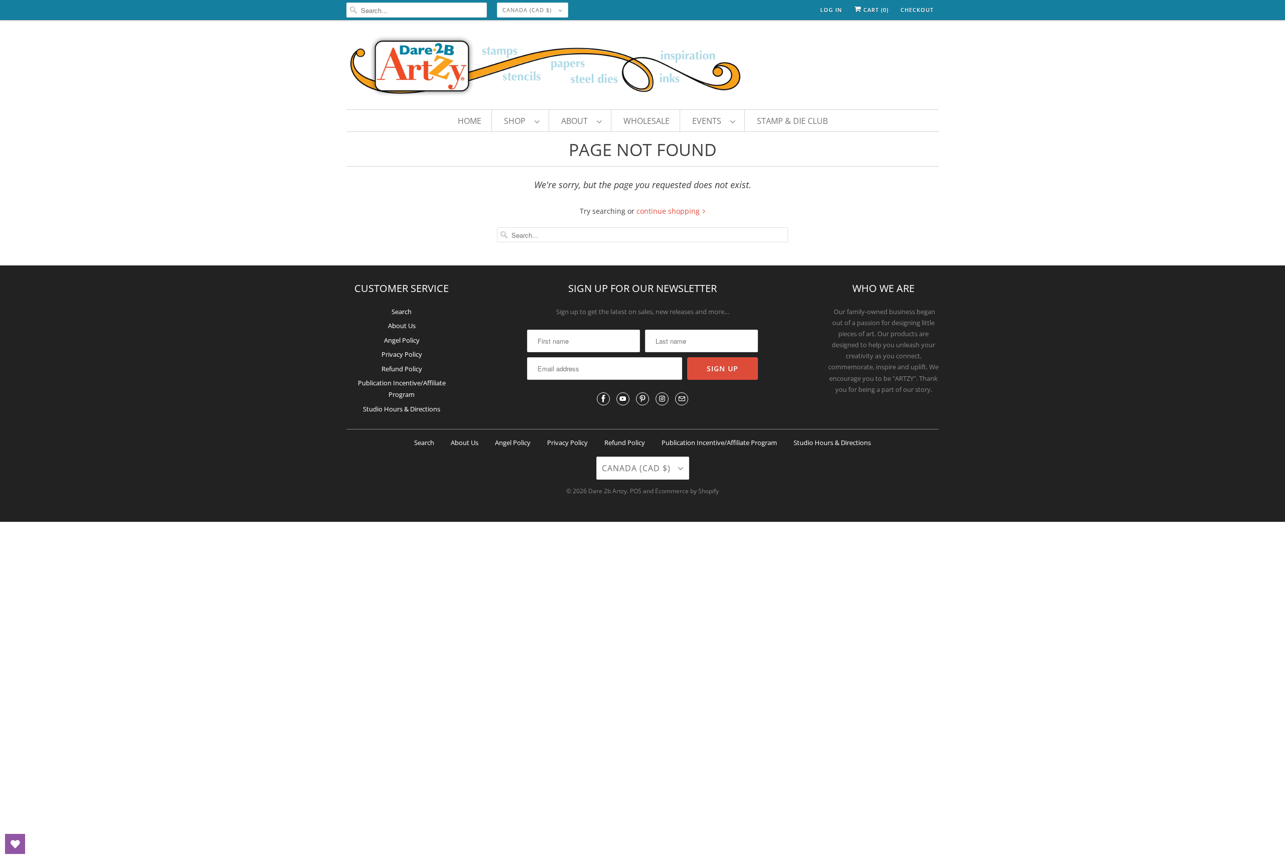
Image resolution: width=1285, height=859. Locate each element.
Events (708, 120)
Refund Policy (401, 368)
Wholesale (646, 120)
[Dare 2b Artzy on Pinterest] (642, 398)
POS (635, 491)
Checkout (917, 10)
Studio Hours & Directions (401, 408)
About (576, 120)
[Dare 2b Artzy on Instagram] (662, 398)
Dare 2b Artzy (607, 491)
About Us (402, 325)
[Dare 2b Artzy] (642, 67)
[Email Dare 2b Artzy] (681, 398)
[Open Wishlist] (15, 844)
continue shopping (669, 211)
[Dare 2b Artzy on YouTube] (622, 398)
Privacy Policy (401, 354)
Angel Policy (402, 340)
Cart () (874, 10)
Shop (517, 120)
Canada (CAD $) (528, 10)
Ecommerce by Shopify (687, 491)
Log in (831, 10)
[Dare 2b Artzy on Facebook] (603, 398)
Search (402, 311)
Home (469, 120)
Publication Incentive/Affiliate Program (719, 442)
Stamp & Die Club (792, 120)
